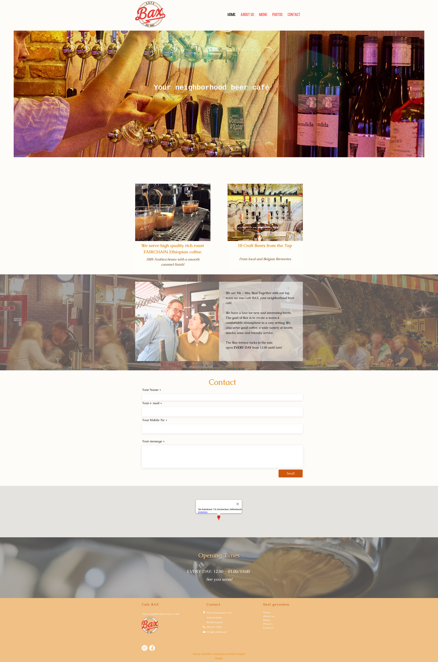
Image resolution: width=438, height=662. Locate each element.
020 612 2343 (214, 627)
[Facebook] (152, 648)
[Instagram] (144, 648)
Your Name (150, 389)
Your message (152, 441)
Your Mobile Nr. (153, 420)
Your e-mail (150, 403)
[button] (263, 14)
